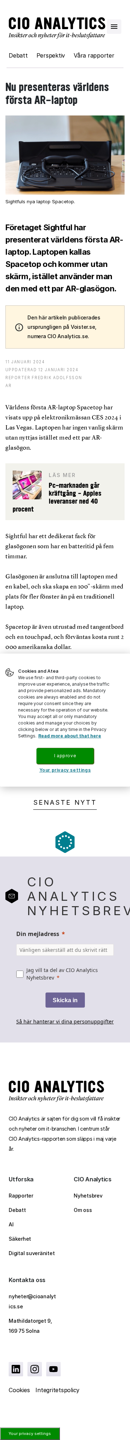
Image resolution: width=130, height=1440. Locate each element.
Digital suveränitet (32, 1253)
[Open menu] (114, 26)
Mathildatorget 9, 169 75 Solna (30, 1326)
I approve (65, 755)
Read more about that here (69, 736)
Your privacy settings (30, 1433)
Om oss (83, 1210)
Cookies (19, 1390)
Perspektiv (50, 55)
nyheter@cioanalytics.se (32, 1301)
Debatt (18, 55)
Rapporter (21, 1196)
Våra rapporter (94, 55)
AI (11, 1224)
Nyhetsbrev (88, 1196)
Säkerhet (20, 1239)
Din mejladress (37, 934)
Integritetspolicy (57, 1390)
